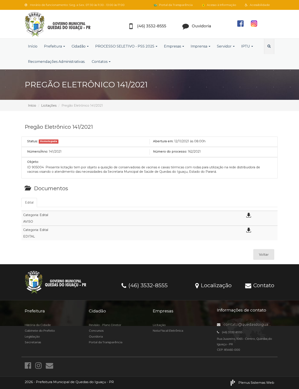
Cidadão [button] (79, 46)
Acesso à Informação (221, 5)
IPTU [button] (246, 46)
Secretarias (33, 342)
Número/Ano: (37, 151)
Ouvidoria (96, 336)
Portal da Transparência (175, 5)
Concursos (96, 330)
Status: (32, 141)
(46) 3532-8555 (147, 285)
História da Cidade (38, 325)
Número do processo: (170, 151)
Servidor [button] (224, 46)
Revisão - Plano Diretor (105, 325)
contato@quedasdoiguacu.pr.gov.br (256, 324)
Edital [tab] (29, 202)
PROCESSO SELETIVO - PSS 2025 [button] (125, 46)
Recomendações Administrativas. (56, 62)
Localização (215, 285)
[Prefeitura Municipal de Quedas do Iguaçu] (64, 24)
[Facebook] (29, 365)
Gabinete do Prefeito (40, 330)
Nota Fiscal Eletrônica (168, 330)
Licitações (48, 105)
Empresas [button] (173, 46)
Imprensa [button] (199, 46)
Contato (263, 285)
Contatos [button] (100, 62)
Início (32, 46)
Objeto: (33, 162)
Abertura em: (163, 141)
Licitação (159, 325)
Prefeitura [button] (53, 46)
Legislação (32, 336)
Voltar (264, 254)
